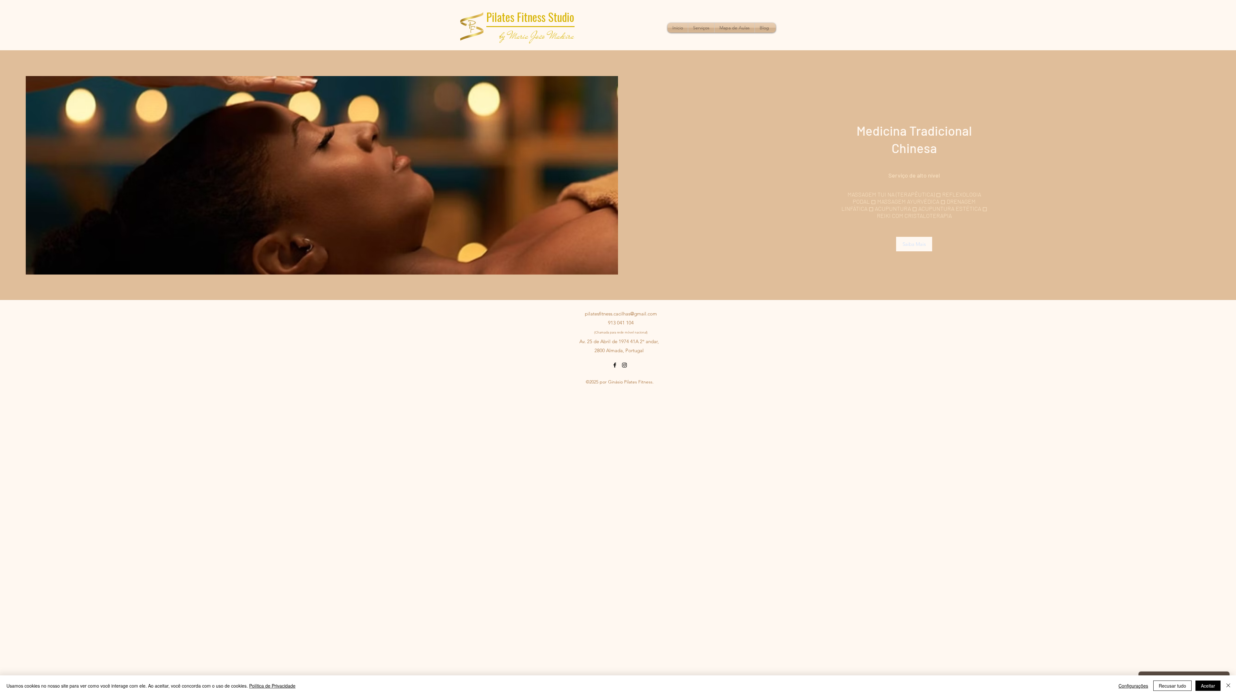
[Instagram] (624, 365)
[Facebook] (615, 365)
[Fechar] (1228, 686)
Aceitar (1208, 685)
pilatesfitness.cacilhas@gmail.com (621, 314)
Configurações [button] (1133, 685)
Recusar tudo (1172, 685)
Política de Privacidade (272, 685)
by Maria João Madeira (537, 35)
